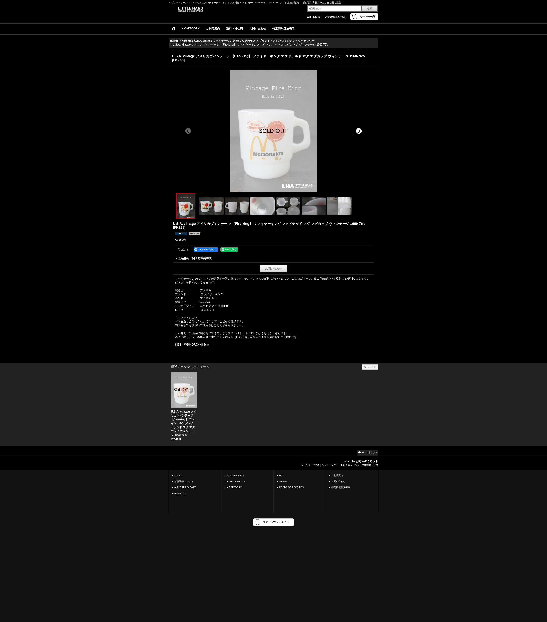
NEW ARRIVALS (235, 475)
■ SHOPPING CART (185, 487)
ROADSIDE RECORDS (291, 487)
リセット (371, 367)
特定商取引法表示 (340, 487)
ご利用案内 (337, 475)
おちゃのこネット (367, 461)
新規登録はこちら (336, 17)
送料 (281, 475)
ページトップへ (369, 452)
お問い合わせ (273, 268)
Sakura (283, 481)
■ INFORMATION (236, 481)
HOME (177, 475)
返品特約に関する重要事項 (195, 258)
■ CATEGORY (234, 487)
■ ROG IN (314, 17)
